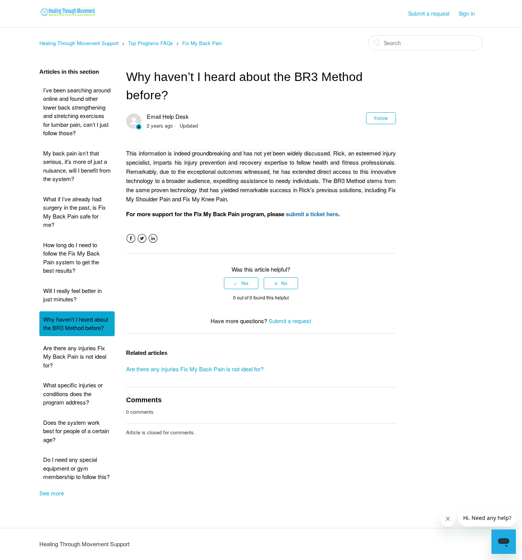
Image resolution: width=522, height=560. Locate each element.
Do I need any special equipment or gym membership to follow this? (76, 468)
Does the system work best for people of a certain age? (76, 430)
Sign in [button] (467, 13)
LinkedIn (153, 238)
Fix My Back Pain (202, 43)
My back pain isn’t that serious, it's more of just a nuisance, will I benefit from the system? (77, 166)
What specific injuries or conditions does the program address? (73, 393)
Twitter (142, 238)
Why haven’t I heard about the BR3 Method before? (75, 323)
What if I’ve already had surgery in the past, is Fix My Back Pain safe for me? (74, 212)
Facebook (131, 238)
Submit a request (428, 13)
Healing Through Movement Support (79, 43)
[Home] (67, 17)
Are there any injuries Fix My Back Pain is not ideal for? (74, 356)
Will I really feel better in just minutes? (72, 294)
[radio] (241, 283)
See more (51, 493)
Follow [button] (381, 118)
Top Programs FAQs (150, 43)
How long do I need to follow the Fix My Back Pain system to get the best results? (71, 258)
